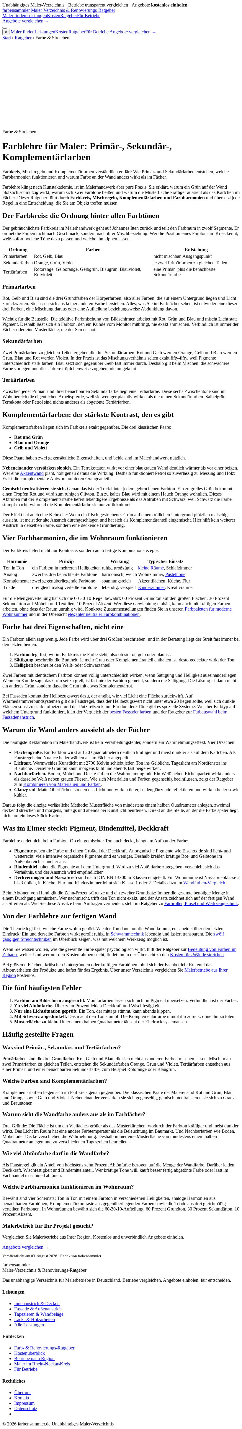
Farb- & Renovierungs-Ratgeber (44, 1347)
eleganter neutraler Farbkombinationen (104, 614)
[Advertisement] (121, 84)
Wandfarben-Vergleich (204, 882)
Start (6, 37)
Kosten (53, 15)
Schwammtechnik (127, 933)
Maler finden (14, 15)
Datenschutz (25, 1408)
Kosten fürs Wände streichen (197, 954)
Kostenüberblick (29, 1353)
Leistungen (36, 15)
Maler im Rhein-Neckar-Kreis (42, 1363)
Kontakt (21, 1397)
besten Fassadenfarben (130, 711)
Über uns (22, 1392)
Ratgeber (68, 15)
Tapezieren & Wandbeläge (38, 1314)
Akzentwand (32, 473)
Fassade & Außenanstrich (38, 1308)
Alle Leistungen (29, 1324)
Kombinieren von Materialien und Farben (62, 784)
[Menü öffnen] (4, 28)
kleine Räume (151, 567)
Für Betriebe (88, 15)
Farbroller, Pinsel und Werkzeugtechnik (201, 903)
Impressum (24, 1403)
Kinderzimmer (151, 587)
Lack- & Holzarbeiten (34, 1319)
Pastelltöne (175, 574)
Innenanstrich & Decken (37, 1303)
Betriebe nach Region (34, 1358)
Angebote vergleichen (25, 20)
